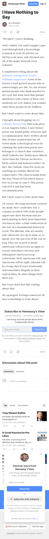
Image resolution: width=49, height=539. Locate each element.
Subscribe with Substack (26, 499)
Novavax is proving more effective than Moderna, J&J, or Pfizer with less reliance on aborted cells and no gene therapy (16, 441)
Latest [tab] (12, 405)
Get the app (37, 526)
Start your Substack (17, 526)
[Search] (44, 405)
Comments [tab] (8, 371)
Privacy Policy (33, 511)
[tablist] (14, 371)
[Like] (5, 32)
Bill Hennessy (15, 23)
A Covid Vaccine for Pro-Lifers (16, 434)
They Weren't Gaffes (13, 413)
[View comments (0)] (11, 32)
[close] (41, 454)
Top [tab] (5, 405)
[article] (24, 419)
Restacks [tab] (20, 371)
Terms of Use (37, 335)
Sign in (43, 4)
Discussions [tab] (23, 405)
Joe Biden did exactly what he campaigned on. (16, 418)
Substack (11, 533)
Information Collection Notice (30, 338)
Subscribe (33, 4)
